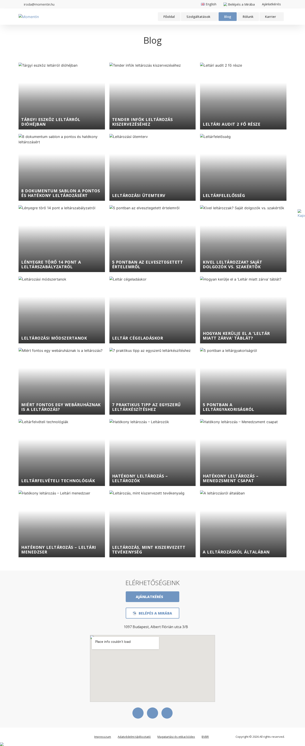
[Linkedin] (152, 713)
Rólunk (248, 16)
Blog (227, 16)
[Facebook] (138, 713)
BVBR (205, 737)
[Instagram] (167, 713)
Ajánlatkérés (271, 4)
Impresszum (102, 737)
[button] (199, 16)
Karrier (270, 16)
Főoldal (169, 16)
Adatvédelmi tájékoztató (134, 737)
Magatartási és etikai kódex (176, 737)
